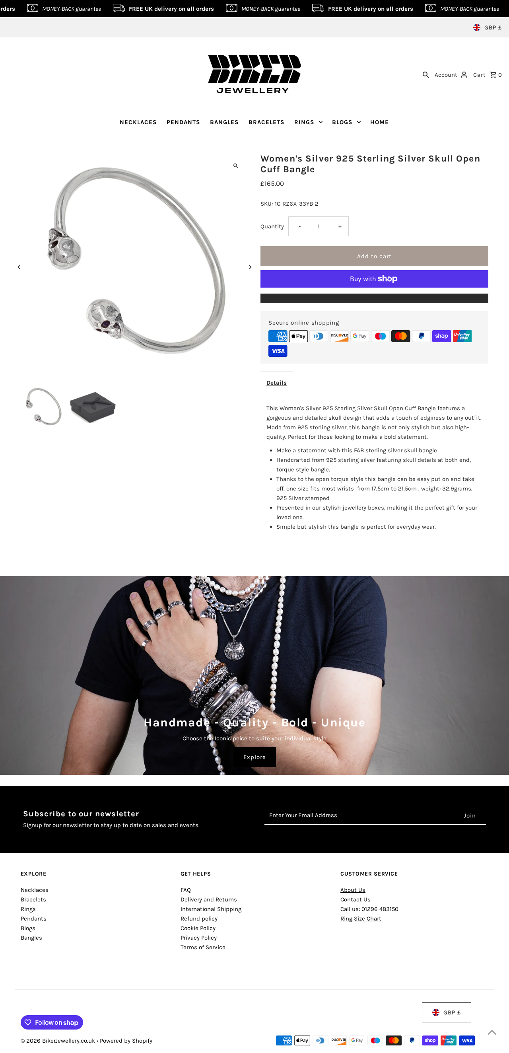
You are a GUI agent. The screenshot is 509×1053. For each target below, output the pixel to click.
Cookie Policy (198, 928)
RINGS (304, 122)
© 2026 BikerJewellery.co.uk (59, 1040)
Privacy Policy (199, 937)
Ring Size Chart (360, 918)
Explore (254, 757)
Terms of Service (203, 947)
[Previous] (20, 267)
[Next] (249, 267)
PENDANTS (183, 122)
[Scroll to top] (492, 1032)
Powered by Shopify (126, 1040)
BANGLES (224, 122)
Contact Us (355, 899)
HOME (379, 122)
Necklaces (35, 889)
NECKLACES (138, 122)
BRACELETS (267, 122)
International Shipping (211, 909)
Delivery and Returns (209, 899)
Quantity (272, 226)
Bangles (31, 937)
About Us (352, 889)
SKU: (266, 203)
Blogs (28, 928)
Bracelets (33, 899)
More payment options (374, 298)
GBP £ (493, 27)
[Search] (426, 74)
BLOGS (342, 122)
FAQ (186, 889)
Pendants (34, 918)
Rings (28, 909)
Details (276, 382)
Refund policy (199, 918)
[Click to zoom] (236, 166)
